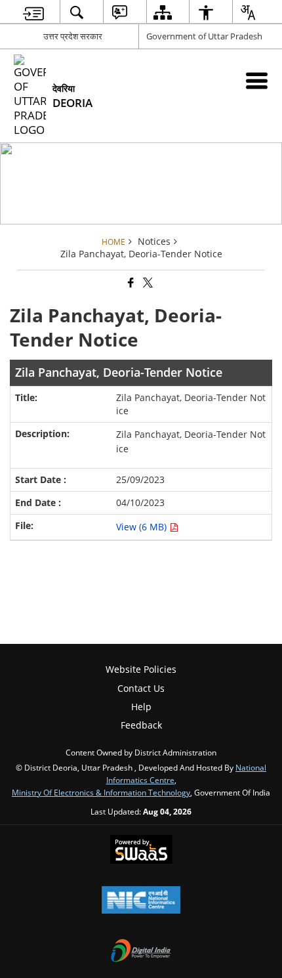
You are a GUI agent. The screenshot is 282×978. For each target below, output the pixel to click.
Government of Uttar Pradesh (204, 36)
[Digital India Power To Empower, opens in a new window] (141, 951)
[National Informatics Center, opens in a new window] (141, 901)
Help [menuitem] (141, 706)
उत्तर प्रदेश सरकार (72, 36)
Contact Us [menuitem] (141, 688)
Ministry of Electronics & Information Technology (101, 792)
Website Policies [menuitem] (141, 669)
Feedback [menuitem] (141, 725)
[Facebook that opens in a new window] (130, 283)
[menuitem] (33, 12)
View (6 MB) (142, 527)
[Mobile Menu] (256, 80)
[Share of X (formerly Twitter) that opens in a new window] (147, 283)
